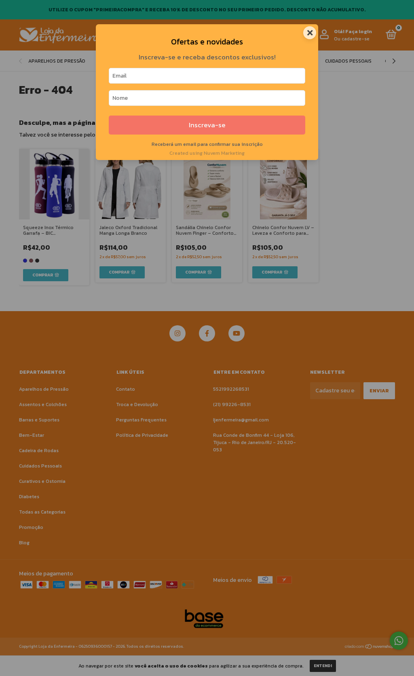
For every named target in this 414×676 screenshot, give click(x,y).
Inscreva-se (207, 125)
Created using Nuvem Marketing (207, 153)
